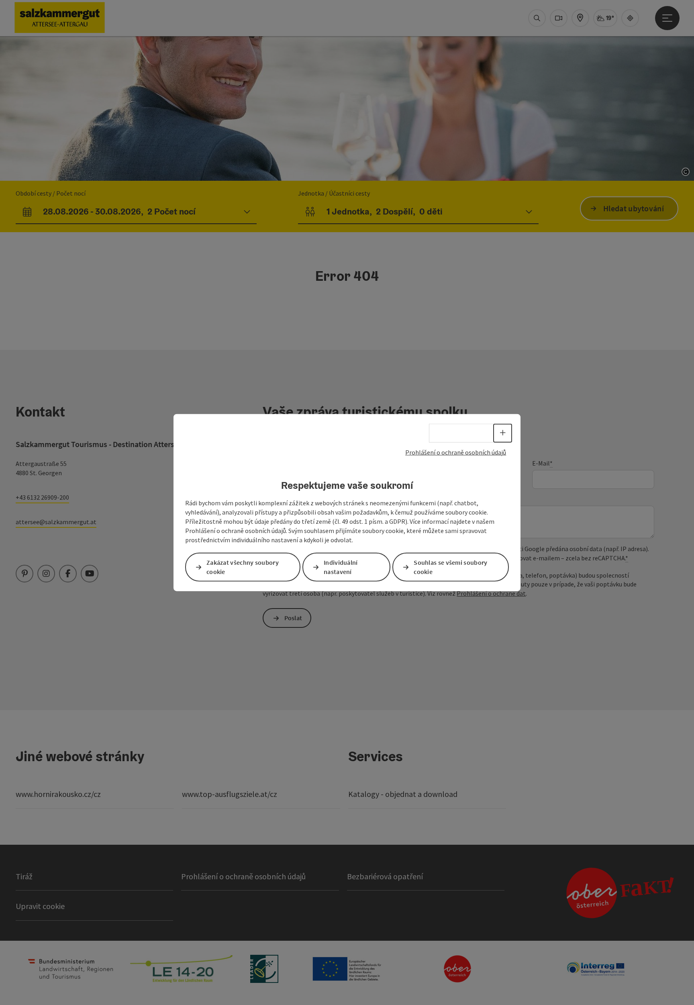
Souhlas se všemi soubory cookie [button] (450, 566)
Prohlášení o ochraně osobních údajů (455, 452)
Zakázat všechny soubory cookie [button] (242, 566)
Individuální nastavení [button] (341, 566)
